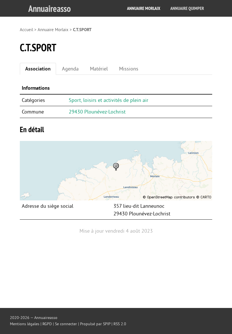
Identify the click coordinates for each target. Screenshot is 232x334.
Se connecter (66, 324)
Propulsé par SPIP (95, 324)
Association (38, 69)
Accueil (26, 29)
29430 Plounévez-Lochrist (97, 112)
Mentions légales (24, 324)
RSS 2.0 (119, 324)
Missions (128, 69)
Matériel (99, 69)
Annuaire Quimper (187, 8)
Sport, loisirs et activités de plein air (108, 100)
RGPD (47, 324)
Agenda (70, 69)
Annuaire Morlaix (143, 8)
